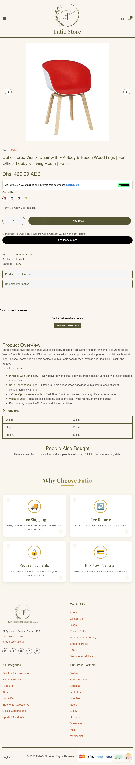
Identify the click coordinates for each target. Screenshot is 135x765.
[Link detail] (5, 651)
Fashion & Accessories (15, 673)
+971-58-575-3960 (13, 636)
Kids (5, 692)
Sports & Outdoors (13, 717)
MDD (73, 729)
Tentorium (75, 692)
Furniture (7, 686)
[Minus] (7, 221)
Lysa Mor (75, 698)
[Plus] (21, 221)
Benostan (75, 686)
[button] (126, 92)
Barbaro (74, 673)
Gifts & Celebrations (14, 711)
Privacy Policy (78, 631)
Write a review (67, 325)
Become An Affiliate (81, 656)
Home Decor (9, 698)
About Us (75, 612)
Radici (74, 704)
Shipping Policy (79, 644)
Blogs (73, 625)
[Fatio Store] (67, 18)
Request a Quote (67, 240)
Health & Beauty (12, 679)
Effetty (73, 711)
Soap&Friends (78, 679)
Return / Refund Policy (83, 637)
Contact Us (76, 619)
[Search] (122, 18)
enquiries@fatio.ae (13, 641)
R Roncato (76, 717)
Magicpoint (76, 736)
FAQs (73, 650)
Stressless (76, 723)
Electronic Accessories (15, 704)
